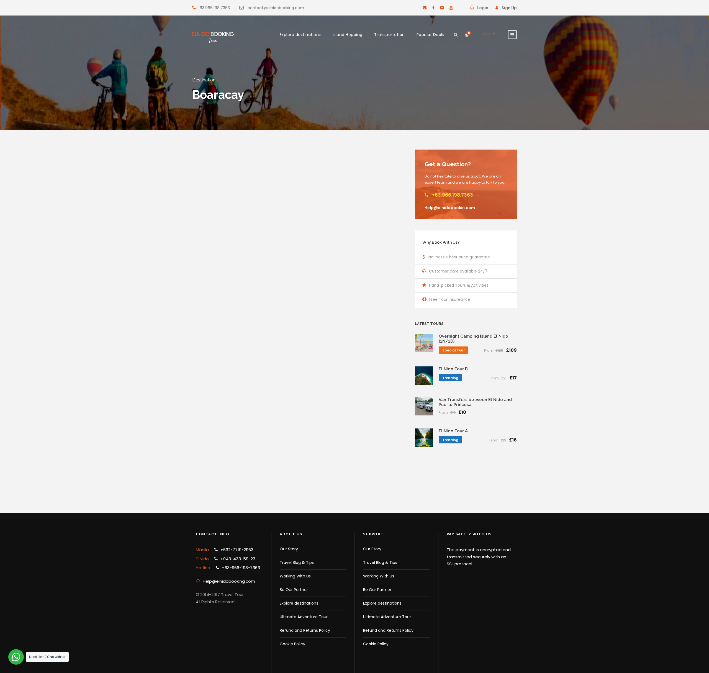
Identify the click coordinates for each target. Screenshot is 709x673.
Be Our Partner (294, 589)
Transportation (389, 34)
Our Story (289, 549)
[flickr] (442, 8)
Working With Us (295, 576)
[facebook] (433, 8)
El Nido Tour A (453, 430)
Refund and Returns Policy (305, 630)
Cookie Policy (292, 644)
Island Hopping (348, 34)
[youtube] (451, 8)
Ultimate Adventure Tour (304, 617)
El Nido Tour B (453, 368)
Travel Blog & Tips (297, 562)
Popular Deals (431, 34)
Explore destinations (300, 34)
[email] (425, 8)
